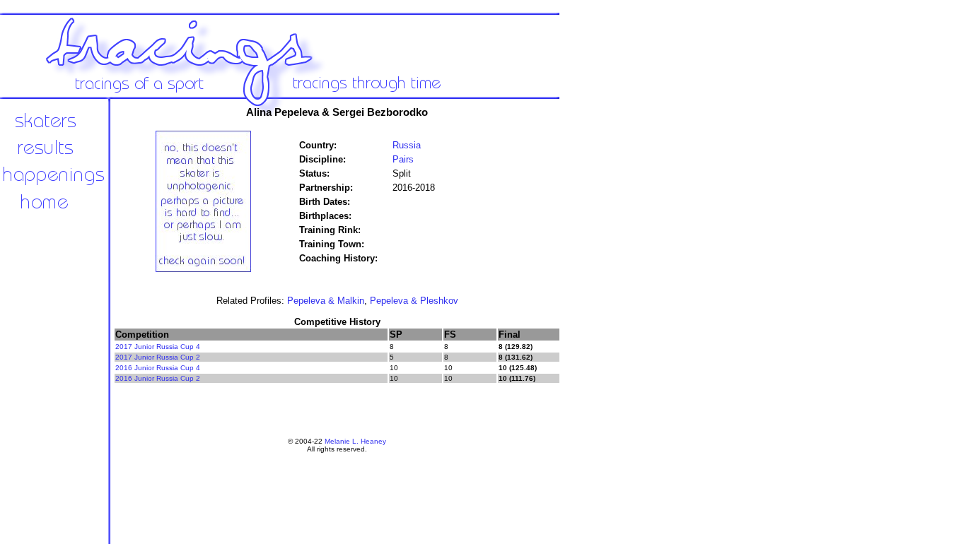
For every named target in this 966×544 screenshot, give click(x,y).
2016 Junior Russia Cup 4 (157, 368)
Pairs (403, 159)
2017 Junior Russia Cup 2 (157, 357)
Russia (406, 145)
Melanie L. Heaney (355, 441)
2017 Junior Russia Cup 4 (157, 346)
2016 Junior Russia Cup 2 (157, 378)
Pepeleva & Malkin (325, 300)
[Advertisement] (608, 332)
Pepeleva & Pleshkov (414, 300)
